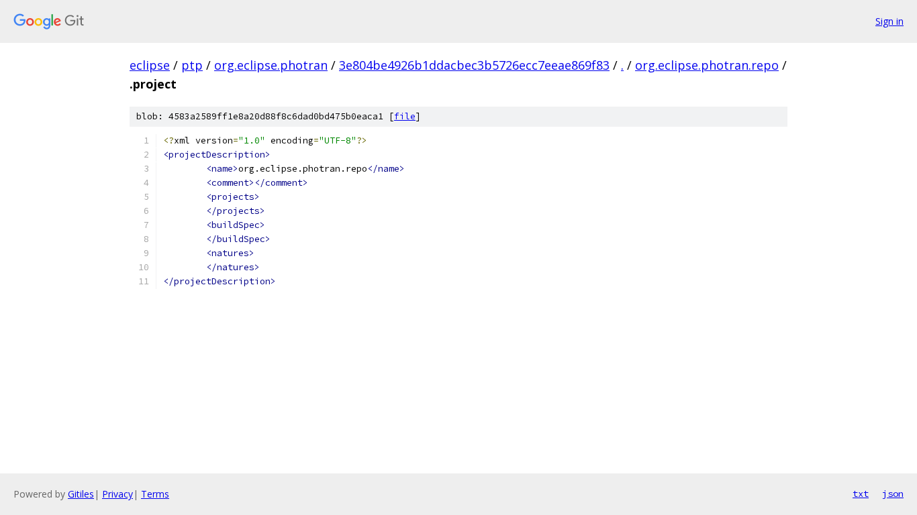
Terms (155, 494)
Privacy (117, 494)
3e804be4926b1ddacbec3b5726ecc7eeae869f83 (474, 65)
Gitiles (81, 494)
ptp (192, 65)
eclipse (150, 65)
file (405, 116)
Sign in (889, 21)
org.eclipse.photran (271, 65)
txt (861, 494)
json (893, 494)
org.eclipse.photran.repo (707, 65)
